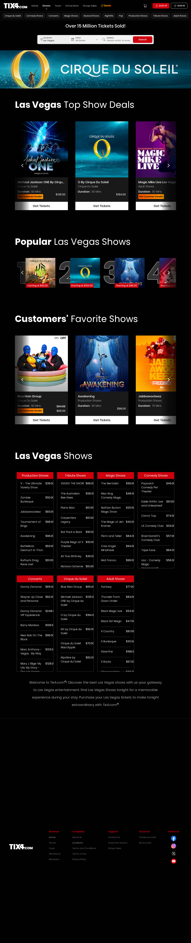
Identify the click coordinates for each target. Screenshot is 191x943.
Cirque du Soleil (13, 15)
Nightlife (109, 15)
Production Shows (138, 15)
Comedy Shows (34, 15)
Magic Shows (71, 15)
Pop (121, 15)
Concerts (53, 15)
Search (142, 39)
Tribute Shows (160, 15)
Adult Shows (180, 15)
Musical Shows (91, 15)
